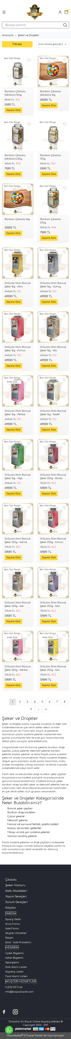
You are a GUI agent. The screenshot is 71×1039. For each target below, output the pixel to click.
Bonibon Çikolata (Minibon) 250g (15, 157)
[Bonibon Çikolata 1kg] (18, 199)
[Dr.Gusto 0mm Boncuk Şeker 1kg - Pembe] (18, 391)
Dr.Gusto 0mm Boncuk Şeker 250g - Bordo (53, 477)
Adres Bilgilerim (14, 958)
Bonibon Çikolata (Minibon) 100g (15, 93)
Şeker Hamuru (15, 885)
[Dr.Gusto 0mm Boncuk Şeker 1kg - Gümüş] (53, 263)
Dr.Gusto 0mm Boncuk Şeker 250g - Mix (18, 604)
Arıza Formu (12, 924)
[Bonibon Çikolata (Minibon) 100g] (18, 71)
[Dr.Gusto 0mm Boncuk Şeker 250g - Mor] (53, 582)
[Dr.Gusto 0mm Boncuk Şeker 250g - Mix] (18, 582)
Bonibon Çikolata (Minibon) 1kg (50, 93)
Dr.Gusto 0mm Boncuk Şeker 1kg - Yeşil (18, 477)
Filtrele (17, 44)
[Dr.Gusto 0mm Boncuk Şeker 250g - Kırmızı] (53, 518)
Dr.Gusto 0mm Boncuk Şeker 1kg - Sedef (53, 413)
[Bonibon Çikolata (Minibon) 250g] (18, 135)
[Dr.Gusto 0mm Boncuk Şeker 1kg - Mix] (53, 327)
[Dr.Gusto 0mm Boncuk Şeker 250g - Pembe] (18, 646)
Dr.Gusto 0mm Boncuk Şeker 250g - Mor (53, 604)
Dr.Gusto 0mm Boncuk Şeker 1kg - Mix (53, 349)
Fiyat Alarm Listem (16, 976)
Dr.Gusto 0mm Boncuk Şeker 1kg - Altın (18, 285)
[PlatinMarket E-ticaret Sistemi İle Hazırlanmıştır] (23, 1029)
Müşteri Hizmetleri (16, 933)
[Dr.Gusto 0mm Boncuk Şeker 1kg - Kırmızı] (18, 327)
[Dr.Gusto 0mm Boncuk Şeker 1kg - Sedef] (53, 391)
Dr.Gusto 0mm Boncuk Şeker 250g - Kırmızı (53, 540)
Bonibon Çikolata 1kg (17, 219)
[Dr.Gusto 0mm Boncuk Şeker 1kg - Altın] (18, 263)
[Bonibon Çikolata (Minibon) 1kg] (53, 71)
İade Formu (12, 928)
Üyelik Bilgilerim (14, 953)
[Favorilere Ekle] (29, 60)
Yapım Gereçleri (16, 896)
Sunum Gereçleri (16, 902)
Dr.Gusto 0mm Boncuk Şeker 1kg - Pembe (18, 413)
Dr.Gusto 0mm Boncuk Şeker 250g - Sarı (53, 668)
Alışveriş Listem (14, 971)
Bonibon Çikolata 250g (50, 221)
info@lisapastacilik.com (19, 992)
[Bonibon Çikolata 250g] (53, 199)
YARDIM (11, 913)
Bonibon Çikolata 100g (50, 157)
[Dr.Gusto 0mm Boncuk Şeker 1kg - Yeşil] (18, 455)
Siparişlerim (12, 962)
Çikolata (11, 879)
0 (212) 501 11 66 (13, 987)
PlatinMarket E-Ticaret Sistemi (25, 1035)
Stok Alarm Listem (16, 967)
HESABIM (12, 947)
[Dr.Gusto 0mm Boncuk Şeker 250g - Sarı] (53, 646)
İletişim (9, 938)
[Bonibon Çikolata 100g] (53, 135)
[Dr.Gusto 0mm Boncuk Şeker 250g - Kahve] (18, 518)
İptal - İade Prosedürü (18, 942)
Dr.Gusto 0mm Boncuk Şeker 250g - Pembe (18, 668)
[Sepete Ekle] (13, 110)
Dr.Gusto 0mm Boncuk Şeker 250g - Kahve (18, 540)
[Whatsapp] (9, 1030)
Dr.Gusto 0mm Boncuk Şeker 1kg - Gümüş (53, 285)
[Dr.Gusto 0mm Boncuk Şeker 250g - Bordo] (53, 455)
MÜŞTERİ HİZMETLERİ (21, 981)
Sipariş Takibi (13, 919)
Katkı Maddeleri (16, 890)
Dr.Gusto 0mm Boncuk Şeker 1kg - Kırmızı (18, 349)
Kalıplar (10, 907)
